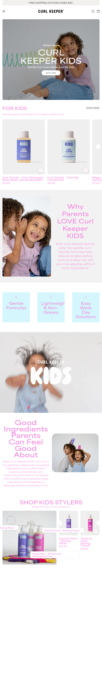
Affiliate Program (12, 634)
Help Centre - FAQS (65, 598)
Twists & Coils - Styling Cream (86, 542)
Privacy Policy (10, 621)
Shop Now (93, 108)
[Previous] (59, 523)
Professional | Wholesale (16, 630)
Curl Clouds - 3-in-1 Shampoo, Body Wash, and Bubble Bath (23, 178)
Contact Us (60, 585)
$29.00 (6, 183)
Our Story (8, 617)
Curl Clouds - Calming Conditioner (62, 178)
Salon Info (59, 602)
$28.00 (51, 183)
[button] (93, 11)
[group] (51, 2)
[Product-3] (29, 548)
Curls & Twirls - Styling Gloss (68, 540)
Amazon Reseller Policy (16, 626)
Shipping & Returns (64, 590)
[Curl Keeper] (51, 11)
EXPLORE (51, 72)
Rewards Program (64, 594)
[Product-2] (41, 535)
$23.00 (63, 546)
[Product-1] (19, 532)
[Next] (98, 146)
